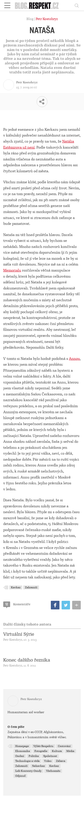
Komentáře (17, 604)
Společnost (50, 756)
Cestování (64, 746)
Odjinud (20, 776)
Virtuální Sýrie (18, 634)
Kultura (57, 751)
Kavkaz (15, 587)
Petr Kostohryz (47, 19)
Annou (74, 358)
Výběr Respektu (43, 746)
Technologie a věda (27, 761)
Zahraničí (31, 587)
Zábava (60, 761)
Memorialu (12, 270)
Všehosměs (53, 771)
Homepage (22, 746)
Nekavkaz (38, 766)
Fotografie (40, 751)
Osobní (19, 756)
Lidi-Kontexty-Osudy (28, 771)
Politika (34, 756)
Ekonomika (22, 751)
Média (70, 751)
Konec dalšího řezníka (26, 660)
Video (47, 761)
